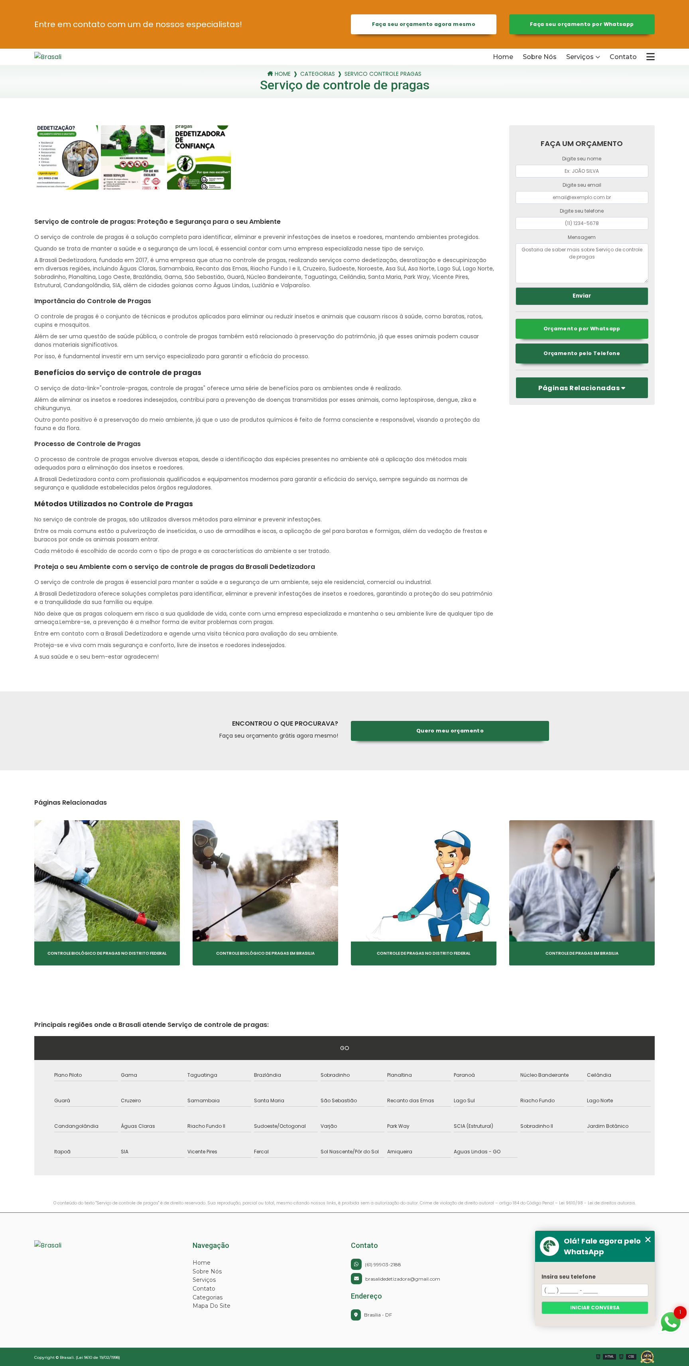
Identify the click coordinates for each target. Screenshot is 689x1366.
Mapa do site (211, 1305)
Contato (623, 57)
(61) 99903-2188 (383, 1264)
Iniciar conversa (595, 1307)
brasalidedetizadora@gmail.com (402, 1279)
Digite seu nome (581, 158)
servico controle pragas (382, 74)
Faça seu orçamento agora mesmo (423, 24)
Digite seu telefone (582, 210)
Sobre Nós (540, 57)
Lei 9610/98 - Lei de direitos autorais (597, 1203)
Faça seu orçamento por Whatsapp (582, 24)
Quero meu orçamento (450, 730)
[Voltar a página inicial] (70, 57)
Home (503, 57)
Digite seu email (582, 185)
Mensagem (582, 237)
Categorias (317, 74)
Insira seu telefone (568, 1277)
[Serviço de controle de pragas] (66, 157)
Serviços (580, 57)
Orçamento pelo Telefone (581, 353)
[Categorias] (650, 57)
